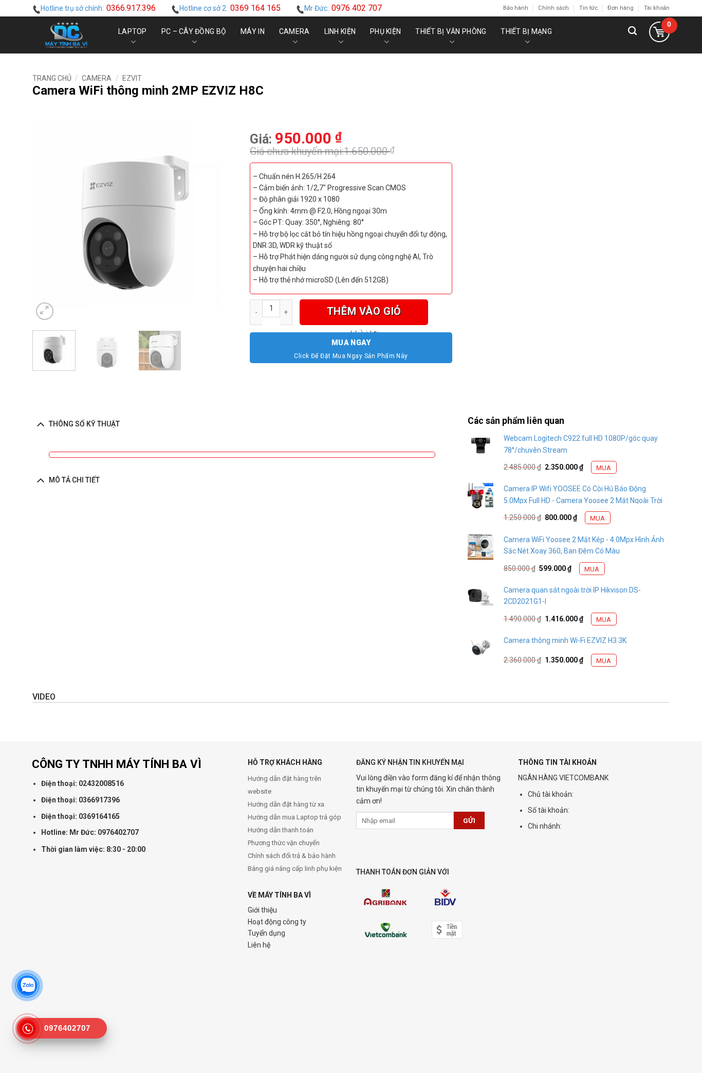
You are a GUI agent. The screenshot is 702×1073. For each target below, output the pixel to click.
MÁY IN (253, 31)
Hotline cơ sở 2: (230, 8)
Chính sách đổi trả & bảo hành (292, 856)
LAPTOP (132, 31)
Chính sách (553, 8)
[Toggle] (40, 424)
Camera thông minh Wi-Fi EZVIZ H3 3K (565, 640)
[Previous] (49, 221)
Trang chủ (51, 78)
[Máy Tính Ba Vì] (66, 35)
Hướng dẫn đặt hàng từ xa (286, 804)
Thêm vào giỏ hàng (364, 315)
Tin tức (588, 8)
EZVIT (132, 78)
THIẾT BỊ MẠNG (526, 31)
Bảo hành (515, 8)
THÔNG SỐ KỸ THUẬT (84, 424)
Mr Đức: (343, 8)
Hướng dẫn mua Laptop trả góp (294, 817)
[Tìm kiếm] (632, 34)
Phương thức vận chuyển (284, 843)
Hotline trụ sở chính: (98, 8)
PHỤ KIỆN (385, 31)
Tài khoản (657, 8)
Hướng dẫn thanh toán (280, 830)
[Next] (217, 221)
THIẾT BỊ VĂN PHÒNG (450, 31)
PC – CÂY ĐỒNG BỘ (193, 31)
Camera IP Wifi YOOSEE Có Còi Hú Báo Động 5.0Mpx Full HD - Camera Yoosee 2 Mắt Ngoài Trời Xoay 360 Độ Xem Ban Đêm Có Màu (583, 500)
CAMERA (294, 31)
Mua (603, 468)
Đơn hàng (620, 8)
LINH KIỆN (340, 31)
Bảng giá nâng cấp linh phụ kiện (295, 868)
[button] (659, 34)
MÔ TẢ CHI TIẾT (74, 480)
